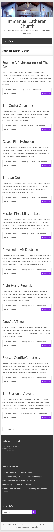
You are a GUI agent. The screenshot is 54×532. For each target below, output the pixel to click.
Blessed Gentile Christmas (21, 358)
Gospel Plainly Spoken (18, 142)
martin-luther (11, 90)
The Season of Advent (18, 394)
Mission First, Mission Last (21, 214)
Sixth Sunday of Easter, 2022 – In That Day (19, 481)
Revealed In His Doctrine (20, 250)
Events (44, 414)
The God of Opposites (18, 106)
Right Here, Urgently (17, 286)
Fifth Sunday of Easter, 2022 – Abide (16, 485)
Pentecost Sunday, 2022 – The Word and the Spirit (22, 477)
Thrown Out (11, 178)
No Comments (11, 93)
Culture (38, 90)
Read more (46, 93)
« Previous (10, 429)
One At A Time (13, 322)
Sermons (41, 126)
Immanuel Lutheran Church (27, 23)
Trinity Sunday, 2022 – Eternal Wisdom (17, 473)
